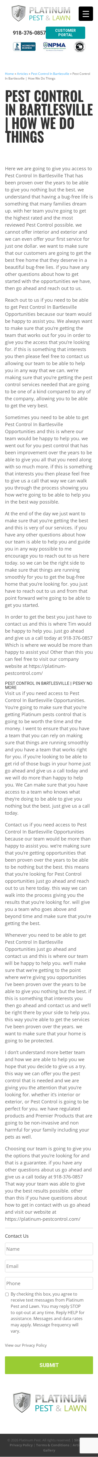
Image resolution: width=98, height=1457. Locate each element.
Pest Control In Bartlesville (50, 73)
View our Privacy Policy (26, 1345)
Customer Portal (65, 32)
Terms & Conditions (52, 1445)
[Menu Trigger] (86, 14)
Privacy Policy (21, 1445)
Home (9, 73)
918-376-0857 (29, 33)
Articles (22, 73)
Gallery (49, 1450)
